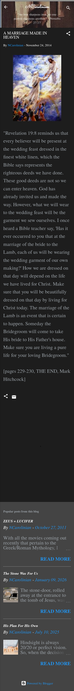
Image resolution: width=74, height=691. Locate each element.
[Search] (68, 8)
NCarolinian (37, 7)
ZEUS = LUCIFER (18, 521)
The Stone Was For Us (20, 573)
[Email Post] (14, 398)
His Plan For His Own (20, 625)
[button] (68, 34)
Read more (55, 558)
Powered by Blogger (39, 683)
